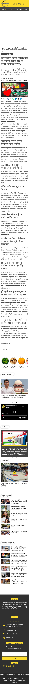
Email (3, 651)
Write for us (16, 678)
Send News (23, 678)
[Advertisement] (14, 28)
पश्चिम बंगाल (19, 9)
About (4, 678)
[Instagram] (21, 4)
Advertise (10, 678)
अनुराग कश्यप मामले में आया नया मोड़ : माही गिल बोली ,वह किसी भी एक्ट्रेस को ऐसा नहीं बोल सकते (19, 501)
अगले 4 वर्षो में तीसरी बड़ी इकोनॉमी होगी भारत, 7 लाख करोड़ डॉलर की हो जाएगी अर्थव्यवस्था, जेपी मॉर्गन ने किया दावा (14, 451)
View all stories (23, 356)
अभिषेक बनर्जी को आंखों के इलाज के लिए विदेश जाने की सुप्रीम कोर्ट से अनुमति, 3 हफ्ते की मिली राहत (18, 548)
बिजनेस (3, 447)
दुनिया (12, 9)
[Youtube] (19, 4)
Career (5, 680)
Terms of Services (21, 680)
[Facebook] (14, 4)
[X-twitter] (16, 4)
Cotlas (15, 676)
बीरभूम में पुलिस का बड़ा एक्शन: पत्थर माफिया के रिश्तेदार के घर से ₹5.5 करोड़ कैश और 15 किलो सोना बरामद (19, 581)
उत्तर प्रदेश (8, 48)
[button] (8, 99)
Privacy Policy (12, 680)
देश (7, 9)
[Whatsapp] (23, 4)
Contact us (14, 682)
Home (2, 9)
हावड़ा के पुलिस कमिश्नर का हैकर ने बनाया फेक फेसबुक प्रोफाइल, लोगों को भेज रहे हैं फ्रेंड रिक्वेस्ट (18, 508)
